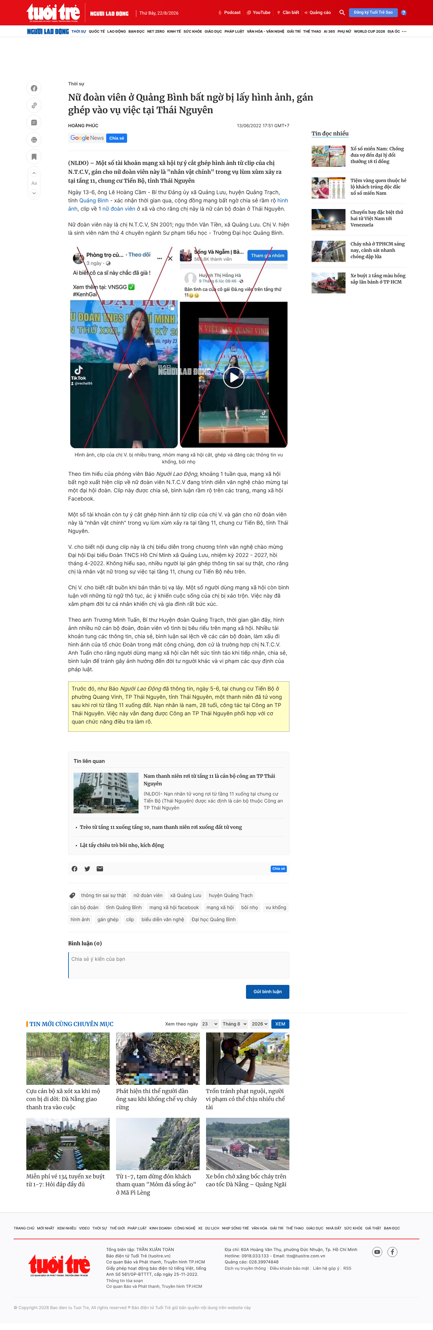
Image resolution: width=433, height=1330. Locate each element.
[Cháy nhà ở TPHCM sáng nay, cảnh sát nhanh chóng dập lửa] (329, 251)
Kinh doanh (161, 1228)
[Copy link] (34, 106)
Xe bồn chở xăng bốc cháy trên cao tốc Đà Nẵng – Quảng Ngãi (246, 1180)
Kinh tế (174, 31)
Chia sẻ (116, 138)
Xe (200, 1228)
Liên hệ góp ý (326, 1268)
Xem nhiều (66, 1228)
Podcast (232, 12)
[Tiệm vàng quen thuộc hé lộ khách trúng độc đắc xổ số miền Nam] (329, 188)
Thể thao (312, 31)
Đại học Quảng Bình (214, 919)
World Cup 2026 (369, 31)
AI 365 (329, 31)
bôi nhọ (249, 907)
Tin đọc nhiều (330, 133)
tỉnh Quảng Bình (124, 907)
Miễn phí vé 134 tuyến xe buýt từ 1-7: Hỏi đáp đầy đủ (65, 1180)
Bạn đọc (136, 31)
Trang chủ (24, 1228)
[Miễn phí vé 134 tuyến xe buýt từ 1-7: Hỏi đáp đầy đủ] (68, 1144)
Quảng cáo (320, 12)
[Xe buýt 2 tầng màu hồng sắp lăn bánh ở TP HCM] (329, 283)
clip (130, 919)
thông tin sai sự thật (103, 895)
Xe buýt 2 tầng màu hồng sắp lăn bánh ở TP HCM (378, 279)
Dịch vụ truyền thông (245, 1268)
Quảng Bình (94, 201)
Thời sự (78, 31)
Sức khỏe (193, 31)
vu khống (276, 907)
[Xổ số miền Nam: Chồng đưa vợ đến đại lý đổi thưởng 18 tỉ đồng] (329, 156)
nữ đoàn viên (118, 209)
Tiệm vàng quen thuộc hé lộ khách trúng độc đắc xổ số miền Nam (378, 187)
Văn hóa (260, 1228)
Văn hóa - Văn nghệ (265, 31)
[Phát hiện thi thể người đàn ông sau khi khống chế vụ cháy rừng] (157, 1058)
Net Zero (156, 31)
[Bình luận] (34, 123)
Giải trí (294, 31)
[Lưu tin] (34, 157)
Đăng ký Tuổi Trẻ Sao (373, 12)
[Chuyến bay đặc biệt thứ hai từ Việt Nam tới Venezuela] (329, 219)
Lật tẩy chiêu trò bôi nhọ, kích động (122, 845)
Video (84, 1228)
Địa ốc (394, 31)
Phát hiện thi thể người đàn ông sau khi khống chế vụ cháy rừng (156, 1099)
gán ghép (107, 919)
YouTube (261, 12)
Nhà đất (334, 1228)
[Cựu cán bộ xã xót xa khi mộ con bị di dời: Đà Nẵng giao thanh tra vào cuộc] (68, 1058)
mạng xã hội (220, 907)
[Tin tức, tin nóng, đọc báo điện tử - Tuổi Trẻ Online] (58, 12)
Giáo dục (213, 31)
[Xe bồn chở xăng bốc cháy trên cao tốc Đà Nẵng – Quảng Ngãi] (247, 1144)
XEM (280, 1024)
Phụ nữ (345, 31)
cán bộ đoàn (85, 907)
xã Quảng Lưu (185, 895)
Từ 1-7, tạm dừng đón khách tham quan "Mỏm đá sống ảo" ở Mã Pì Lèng (156, 1184)
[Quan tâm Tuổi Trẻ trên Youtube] (377, 1252)
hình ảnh (80, 919)
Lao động (116, 31)
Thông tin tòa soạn (124, 1280)
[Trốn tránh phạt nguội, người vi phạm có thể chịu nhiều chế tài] (247, 1058)
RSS (347, 1268)
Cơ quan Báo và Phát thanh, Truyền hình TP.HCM (154, 1286)
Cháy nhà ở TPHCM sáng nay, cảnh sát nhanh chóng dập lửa (378, 250)
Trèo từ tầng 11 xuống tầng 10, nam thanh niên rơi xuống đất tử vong (161, 827)
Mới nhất (46, 1228)
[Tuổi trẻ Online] (60, 1265)
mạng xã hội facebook (174, 907)
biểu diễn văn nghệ (163, 919)
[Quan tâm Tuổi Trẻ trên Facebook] (392, 1252)
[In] (34, 140)
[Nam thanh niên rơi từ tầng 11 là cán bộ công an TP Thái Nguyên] (106, 793)
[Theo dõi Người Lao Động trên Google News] (87, 138)
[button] (34, 173)
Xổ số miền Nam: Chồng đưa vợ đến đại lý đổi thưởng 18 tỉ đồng (377, 155)
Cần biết (291, 12)
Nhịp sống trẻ (235, 1228)
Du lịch (212, 1228)
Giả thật (373, 1228)
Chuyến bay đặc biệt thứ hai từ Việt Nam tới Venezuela (377, 218)
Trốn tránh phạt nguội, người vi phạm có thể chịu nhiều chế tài (245, 1099)
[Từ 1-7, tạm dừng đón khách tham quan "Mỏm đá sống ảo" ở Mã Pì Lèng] (157, 1144)
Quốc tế (97, 31)
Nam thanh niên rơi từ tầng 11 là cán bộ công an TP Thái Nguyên (209, 780)
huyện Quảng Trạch (231, 895)
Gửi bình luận (268, 991)
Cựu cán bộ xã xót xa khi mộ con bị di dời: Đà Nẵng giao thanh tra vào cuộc (63, 1099)
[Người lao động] (109, 13)
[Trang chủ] (48, 31)
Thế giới (117, 1228)
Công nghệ (185, 1228)
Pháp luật (234, 31)
